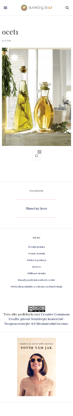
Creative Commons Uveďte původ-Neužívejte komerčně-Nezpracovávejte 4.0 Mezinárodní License (37, 319)
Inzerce (36, 266)
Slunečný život (36, 208)
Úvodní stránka (36, 246)
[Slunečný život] (36, 7)
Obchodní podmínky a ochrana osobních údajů (36, 286)
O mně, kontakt (36, 253)
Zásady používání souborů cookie (36, 279)
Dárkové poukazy (36, 260)
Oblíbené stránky (36, 273)
